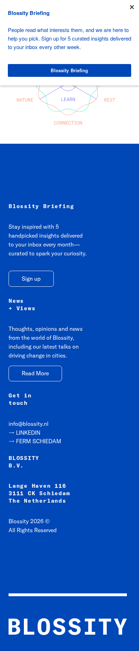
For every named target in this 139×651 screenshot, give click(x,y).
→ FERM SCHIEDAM (35, 441)
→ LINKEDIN (24, 432)
